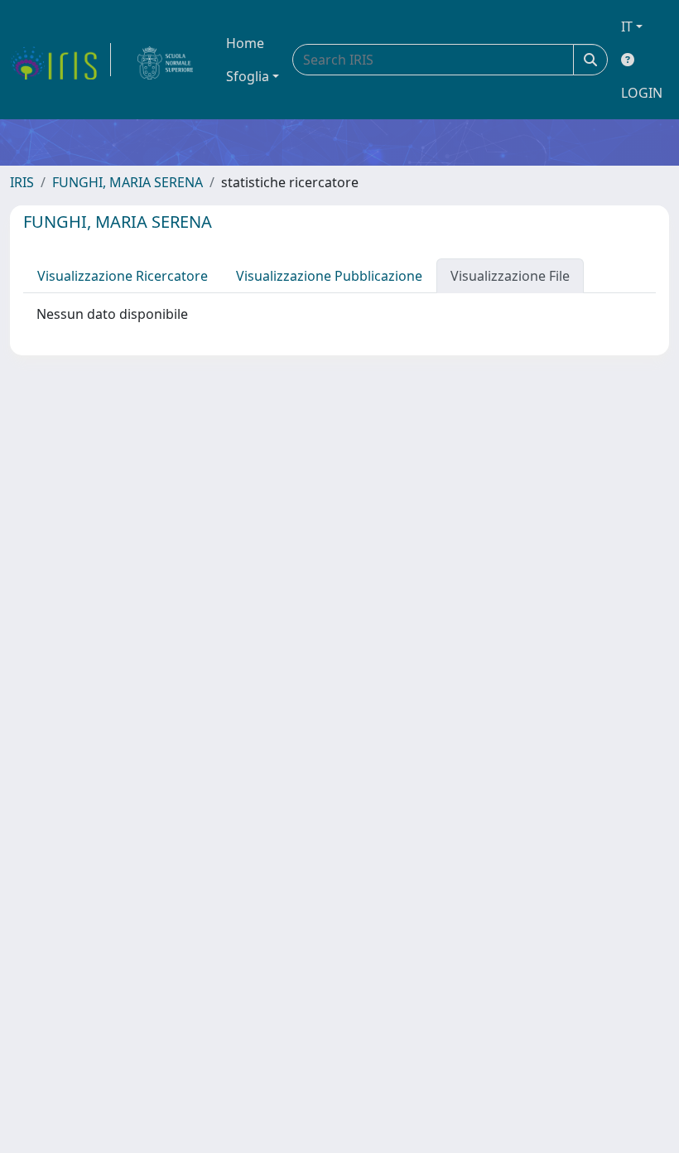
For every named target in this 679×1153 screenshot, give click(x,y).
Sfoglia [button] (247, 76)
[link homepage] (60, 59)
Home (245, 43)
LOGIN (641, 93)
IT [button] (627, 26)
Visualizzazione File (510, 276)
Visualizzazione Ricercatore (122, 276)
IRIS (22, 182)
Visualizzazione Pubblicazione (329, 276)
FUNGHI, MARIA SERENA (127, 182)
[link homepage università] (165, 59)
